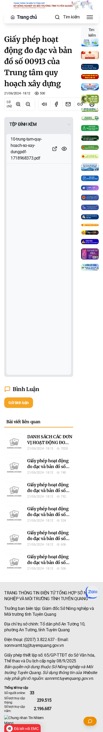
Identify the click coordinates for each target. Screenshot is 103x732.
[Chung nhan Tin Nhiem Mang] (51, 720)
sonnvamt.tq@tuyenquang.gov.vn (34, 645)
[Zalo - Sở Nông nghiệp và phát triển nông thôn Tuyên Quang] (92, 592)
